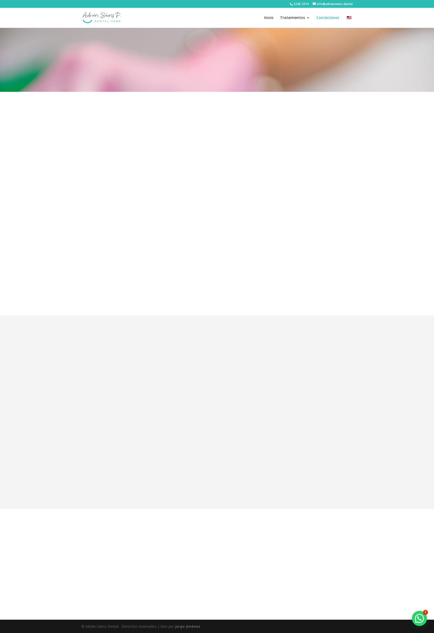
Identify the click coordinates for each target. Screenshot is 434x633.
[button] (419, 618)
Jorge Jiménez (187, 626)
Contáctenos (327, 18)
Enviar (314, 483)
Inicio (269, 18)
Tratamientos (292, 18)
